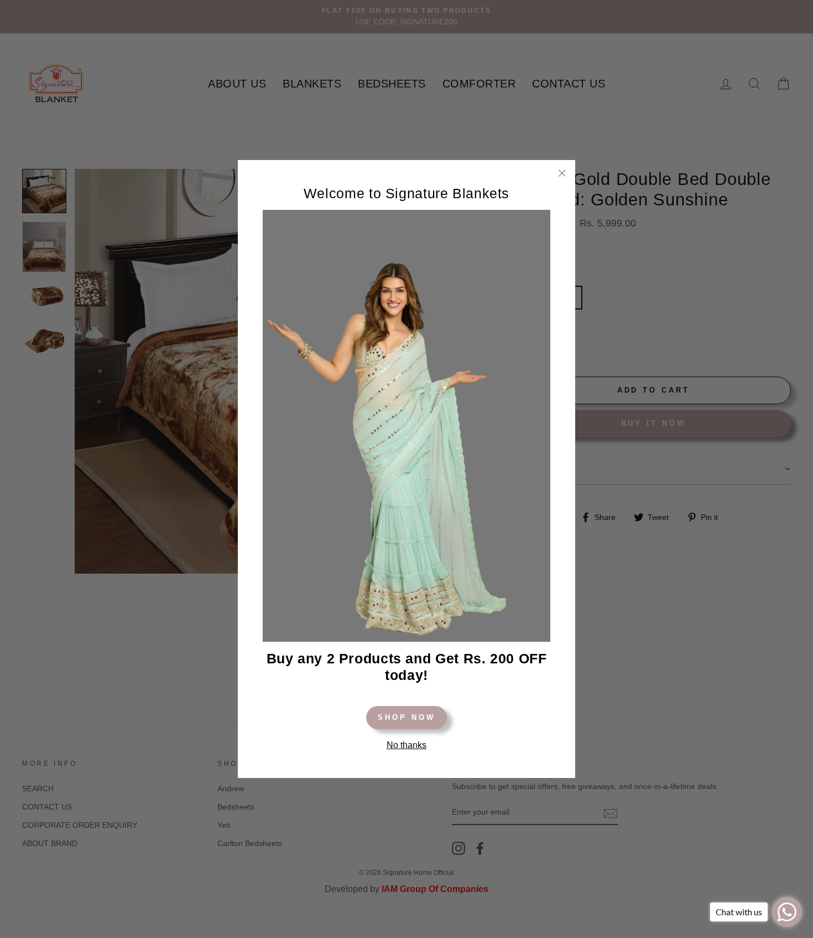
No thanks (406, 745)
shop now (406, 717)
